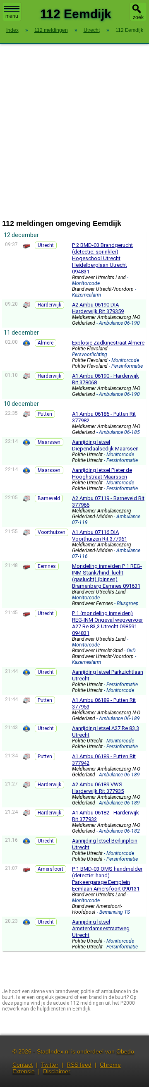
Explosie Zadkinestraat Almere (108, 343)
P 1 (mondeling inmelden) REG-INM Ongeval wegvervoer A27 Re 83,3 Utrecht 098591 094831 (107, 623)
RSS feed (79, 1064)
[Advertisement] (74, 131)
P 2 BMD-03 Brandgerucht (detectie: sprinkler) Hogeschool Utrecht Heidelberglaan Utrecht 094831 (102, 258)
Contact (22, 1064)
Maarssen (49, 442)
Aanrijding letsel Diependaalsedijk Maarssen (105, 445)
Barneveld (49, 498)
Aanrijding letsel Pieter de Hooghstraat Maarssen (102, 473)
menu (11, 16)
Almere (45, 343)
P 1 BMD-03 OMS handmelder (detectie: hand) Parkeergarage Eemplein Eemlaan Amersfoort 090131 (107, 879)
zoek (138, 17)
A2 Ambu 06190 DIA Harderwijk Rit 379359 (98, 308)
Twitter (49, 1064)
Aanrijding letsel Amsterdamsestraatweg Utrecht (101, 928)
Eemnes (47, 566)
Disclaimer (56, 1071)
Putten (45, 414)
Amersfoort (50, 869)
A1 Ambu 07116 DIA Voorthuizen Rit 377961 (99, 535)
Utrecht (46, 245)
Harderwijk (49, 305)
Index (12, 30)
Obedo (125, 1051)
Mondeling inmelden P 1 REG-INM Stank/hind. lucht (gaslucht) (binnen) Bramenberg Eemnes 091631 (107, 576)
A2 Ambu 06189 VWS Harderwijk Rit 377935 (98, 787)
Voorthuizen (51, 532)
